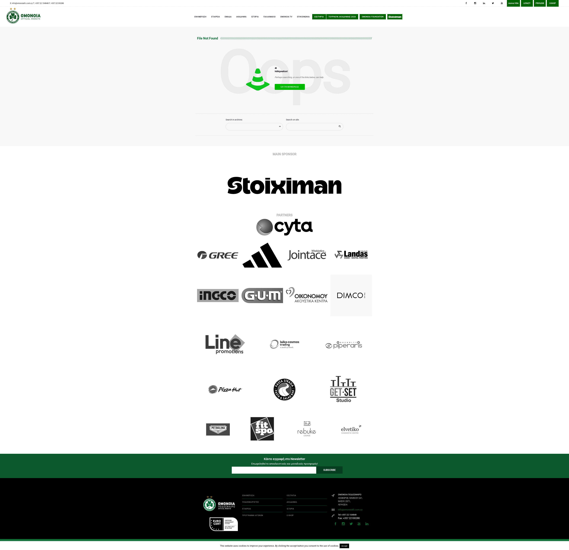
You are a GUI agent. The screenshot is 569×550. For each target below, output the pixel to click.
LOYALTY (527, 3)
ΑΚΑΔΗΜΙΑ (241, 17)
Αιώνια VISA (513, 3)
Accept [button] (344, 546)
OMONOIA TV (286, 17)
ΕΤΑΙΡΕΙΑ (215, 17)
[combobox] (254, 126)
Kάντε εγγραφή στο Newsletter (284, 459)
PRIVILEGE (540, 3)
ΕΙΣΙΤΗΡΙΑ (319, 17)
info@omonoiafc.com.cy (350, 509)
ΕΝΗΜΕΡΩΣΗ (200, 17)
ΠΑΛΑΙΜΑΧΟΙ (269, 17)
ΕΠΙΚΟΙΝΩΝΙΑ (303, 17)
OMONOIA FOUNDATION (373, 17)
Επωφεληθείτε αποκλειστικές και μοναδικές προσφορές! (284, 463)
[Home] (10, 17)
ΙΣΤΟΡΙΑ (255, 17)
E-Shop (553, 3)
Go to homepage (290, 87)
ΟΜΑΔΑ (228, 17)
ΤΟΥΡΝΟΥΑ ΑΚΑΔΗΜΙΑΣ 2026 (342, 17)
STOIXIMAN (395, 17)
